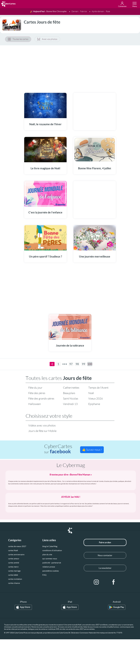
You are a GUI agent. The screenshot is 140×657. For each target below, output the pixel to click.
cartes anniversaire (16, 554)
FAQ (44, 575)
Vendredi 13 (70, 403)
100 (89, 364)
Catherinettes (71, 387)
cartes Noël (13, 550)
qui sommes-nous (49, 559)
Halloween (34, 403)
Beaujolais (69, 393)
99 (83, 364)
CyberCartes (58, 449)
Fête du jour (35, 387)
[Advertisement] (70, 67)
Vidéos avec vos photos (42, 425)
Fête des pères (36, 393)
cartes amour (13, 559)
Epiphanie (94, 403)
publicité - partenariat (51, 563)
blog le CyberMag (49, 546)
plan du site (47, 554)
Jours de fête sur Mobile (42, 430)
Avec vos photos (49, 39)
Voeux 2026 (95, 398)
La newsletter (105, 568)
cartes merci (13, 567)
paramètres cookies (50, 571)
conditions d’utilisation (52, 550)
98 (77, 364)
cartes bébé (13, 575)
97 (71, 364)
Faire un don (105, 542)
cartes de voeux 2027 (17, 546)
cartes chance (14, 583)
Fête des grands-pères (41, 398)
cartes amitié (13, 563)
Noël (91, 393)
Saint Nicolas (70, 398)
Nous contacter (105, 555)
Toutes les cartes (20, 39)
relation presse (48, 567)
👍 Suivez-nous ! (92, 449)
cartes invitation (15, 579)
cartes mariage (14, 571)
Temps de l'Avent (98, 387)
